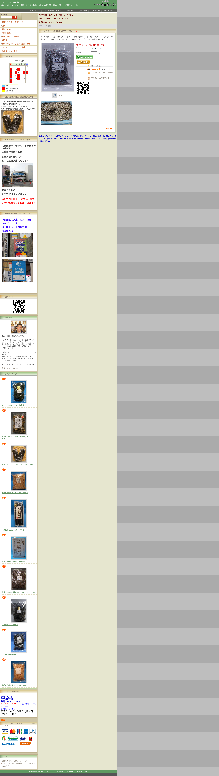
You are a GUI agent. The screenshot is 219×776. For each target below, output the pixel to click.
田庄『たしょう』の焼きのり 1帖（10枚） (18, 464)
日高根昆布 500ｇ (10, 625)
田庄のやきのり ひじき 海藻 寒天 (16, 44)
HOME (41, 26)
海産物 (4, 40)
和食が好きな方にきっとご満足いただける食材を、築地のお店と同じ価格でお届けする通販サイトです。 (40, 5)
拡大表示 (60, 95)
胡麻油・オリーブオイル (11, 51)
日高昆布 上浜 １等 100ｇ (13, 530)
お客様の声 (96, 11)
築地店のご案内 (82, 771)
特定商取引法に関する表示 (63, 771)
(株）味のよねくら (10, 2)
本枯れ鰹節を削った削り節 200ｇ (15, 685)
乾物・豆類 (6, 33)
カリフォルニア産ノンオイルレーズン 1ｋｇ (19, 592)
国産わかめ (6, 29)
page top (109, 128)
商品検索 (4, 15)
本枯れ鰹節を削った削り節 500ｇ (15, 493)
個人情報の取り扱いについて (40, 771)
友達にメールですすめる (100, 78)
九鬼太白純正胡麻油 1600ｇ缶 (13, 561)
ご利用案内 (70, 11)
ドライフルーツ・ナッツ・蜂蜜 (13, 47)
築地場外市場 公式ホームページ (14, 761)
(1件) (109, 69)
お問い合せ (83, 11)
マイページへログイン (52, 11)
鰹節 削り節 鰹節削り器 (12, 22)
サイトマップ (109, 11)
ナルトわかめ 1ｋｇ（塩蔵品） (14, 405)
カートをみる (35, 11)
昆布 (4, 26)
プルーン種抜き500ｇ (10, 654)
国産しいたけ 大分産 (10, 36)
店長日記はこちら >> (10, 368)
